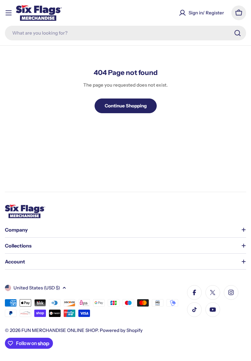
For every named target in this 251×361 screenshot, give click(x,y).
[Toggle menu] (8, 13)
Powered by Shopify (121, 330)
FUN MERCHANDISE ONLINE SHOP (59, 330)
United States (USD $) (36, 288)
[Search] (237, 33)
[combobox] (125, 33)
